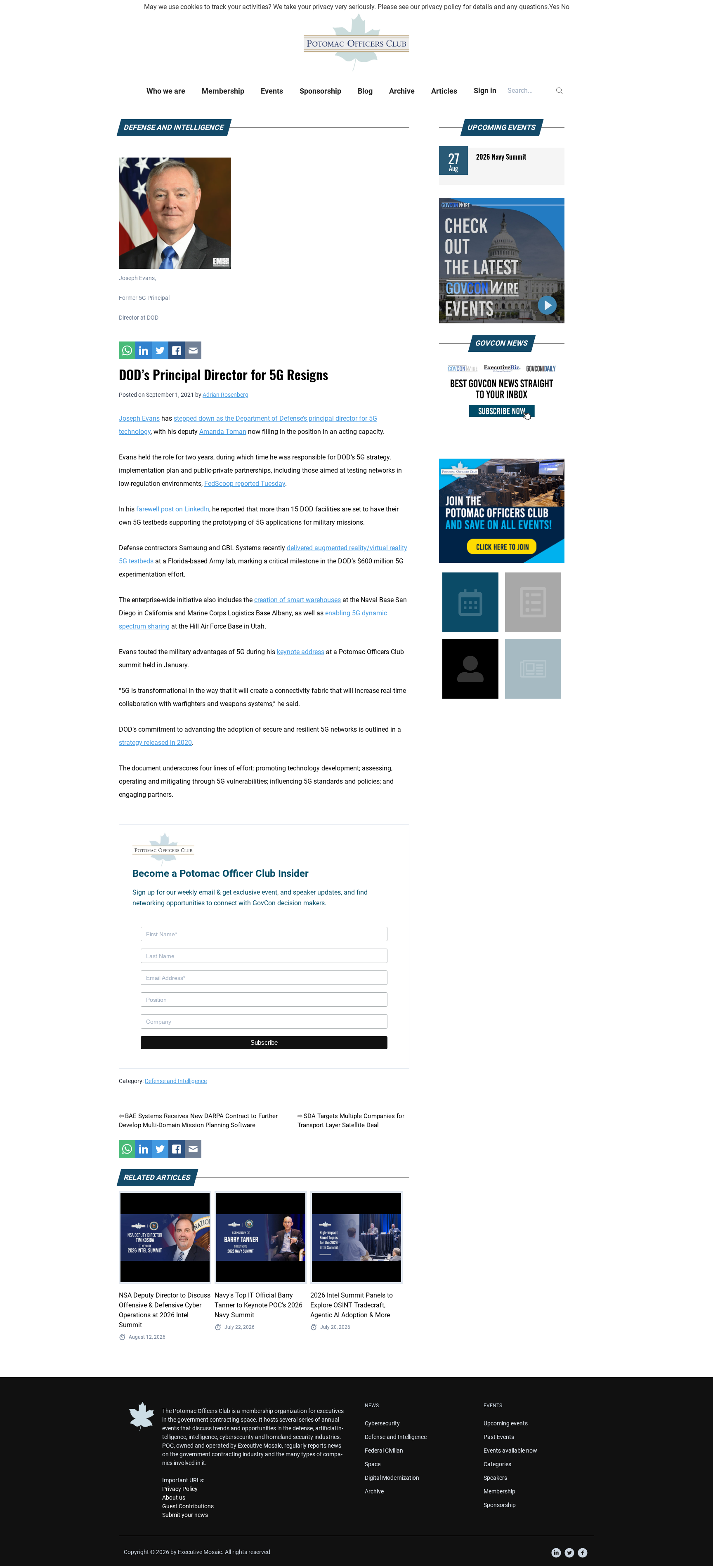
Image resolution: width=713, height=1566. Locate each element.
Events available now (510, 1450)
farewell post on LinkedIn (172, 509)
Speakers (495, 1477)
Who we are (165, 91)
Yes (554, 7)
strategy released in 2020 (155, 742)
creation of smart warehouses (297, 600)
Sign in (485, 90)
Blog (365, 91)
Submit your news (185, 1515)
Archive (402, 91)
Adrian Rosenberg (225, 394)
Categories (497, 1464)
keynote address (300, 652)
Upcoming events (506, 1423)
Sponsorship (320, 91)
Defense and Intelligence (176, 1081)
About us (173, 1497)
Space (372, 1464)
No (565, 7)
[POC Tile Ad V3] (501, 511)
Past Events (499, 1437)
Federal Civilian (384, 1450)
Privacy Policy (180, 1489)
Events (272, 91)
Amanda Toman (222, 432)
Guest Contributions (188, 1506)
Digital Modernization (392, 1477)
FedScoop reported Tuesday (244, 483)
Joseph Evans (139, 418)
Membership (223, 91)
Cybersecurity (382, 1423)
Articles (444, 91)
